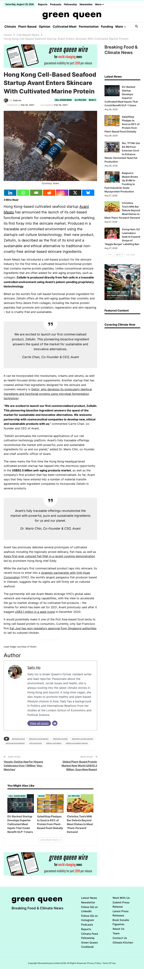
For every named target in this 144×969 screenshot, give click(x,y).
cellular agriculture (53, 743)
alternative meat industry (39, 739)
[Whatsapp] (23, 193)
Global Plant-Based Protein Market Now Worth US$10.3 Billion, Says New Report (79, 765)
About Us (118, 928)
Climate (10, 26)
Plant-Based (27, 26)
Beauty (92, 100)
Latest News (89, 898)
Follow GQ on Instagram (89, 918)
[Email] (36, 193)
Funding (107, 26)
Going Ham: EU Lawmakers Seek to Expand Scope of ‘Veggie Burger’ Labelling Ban (122, 237)
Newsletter (86, 4)
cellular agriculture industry (77, 743)
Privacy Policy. (94, 963)
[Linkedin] (10, 193)
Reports (42, 4)
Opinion (44, 26)
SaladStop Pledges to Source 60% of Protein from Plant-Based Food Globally (121, 124)
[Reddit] (49, 193)
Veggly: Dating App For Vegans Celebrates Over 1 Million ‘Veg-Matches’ (23, 765)
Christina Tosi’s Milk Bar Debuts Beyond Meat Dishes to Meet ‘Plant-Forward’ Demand (122, 210)
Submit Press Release (121, 904)
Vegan (41, 796)
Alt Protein (80, 100)
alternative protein (60, 739)
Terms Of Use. (109, 963)
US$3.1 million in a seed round (35, 612)
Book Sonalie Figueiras (121, 922)
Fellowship (70, 4)
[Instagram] (62, 193)
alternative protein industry (82, 739)
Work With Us (121, 898)
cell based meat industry (15, 743)
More (98, 4)
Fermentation (89, 26)
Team (116, 933)
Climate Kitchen (123, 942)
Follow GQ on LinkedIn (89, 909)
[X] (75, 193)
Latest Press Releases (121, 913)
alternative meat (18, 739)
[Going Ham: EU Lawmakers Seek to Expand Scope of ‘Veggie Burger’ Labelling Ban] (112, 233)
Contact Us (120, 938)
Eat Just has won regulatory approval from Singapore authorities (53, 628)
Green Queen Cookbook (89, 944)
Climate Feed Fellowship (89, 936)
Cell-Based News (63, 100)
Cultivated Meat (65, 26)
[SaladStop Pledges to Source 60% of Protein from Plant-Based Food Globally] (50, 803)
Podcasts (55, 4)
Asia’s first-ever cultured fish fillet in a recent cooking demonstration (49, 556)
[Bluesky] (88, 193)
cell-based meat (35, 743)
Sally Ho (33, 667)
